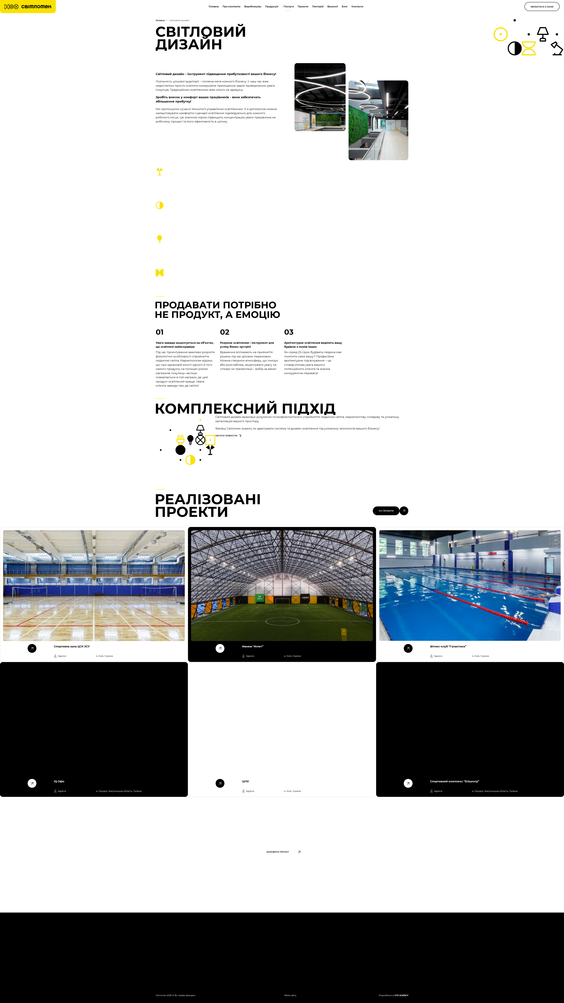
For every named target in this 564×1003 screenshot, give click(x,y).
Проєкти (303, 6)
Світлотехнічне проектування (309, 941)
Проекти (346, 950)
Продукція (271, 6)
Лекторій (318, 6)
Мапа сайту (290, 995)
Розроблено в (393, 995)
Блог (345, 6)
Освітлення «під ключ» (305, 936)
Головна (214, 6)
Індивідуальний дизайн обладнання (313, 960)
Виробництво (252, 6)
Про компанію (231, 6)
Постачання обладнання (306, 945)
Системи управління (303, 955)
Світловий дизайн (302, 950)
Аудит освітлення (301, 964)
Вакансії (332, 6)
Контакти (357, 6)
